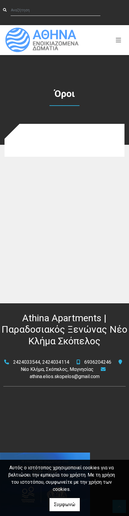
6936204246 (97, 362)
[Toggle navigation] (118, 40)
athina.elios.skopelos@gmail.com (65, 376)
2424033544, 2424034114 (41, 362)
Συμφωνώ (64, 504)
